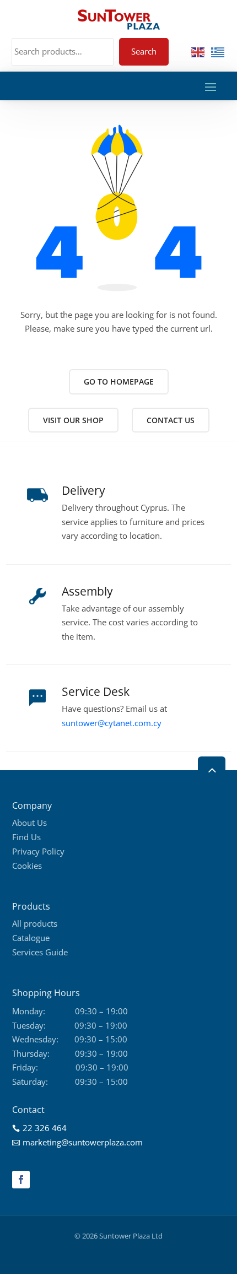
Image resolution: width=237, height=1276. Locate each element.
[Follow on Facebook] (21, 1179)
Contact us (171, 420)
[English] (198, 51)
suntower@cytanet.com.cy (111, 722)
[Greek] (218, 51)
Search (144, 51)
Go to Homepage (119, 381)
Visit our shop (73, 420)
